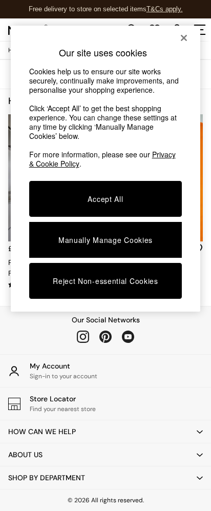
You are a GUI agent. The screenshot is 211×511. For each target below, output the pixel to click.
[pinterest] (105, 336)
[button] (105, 431)
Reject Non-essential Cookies (105, 281)
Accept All (105, 199)
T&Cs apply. (164, 9)
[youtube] (128, 336)
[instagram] (83, 336)
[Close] (184, 38)
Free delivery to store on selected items (87, 9)
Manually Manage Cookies (105, 240)
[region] (106, 169)
